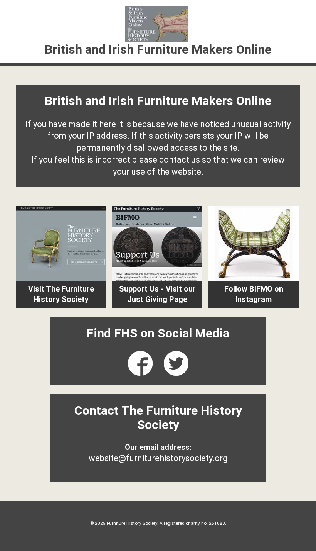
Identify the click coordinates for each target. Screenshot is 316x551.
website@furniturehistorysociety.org (158, 458)
